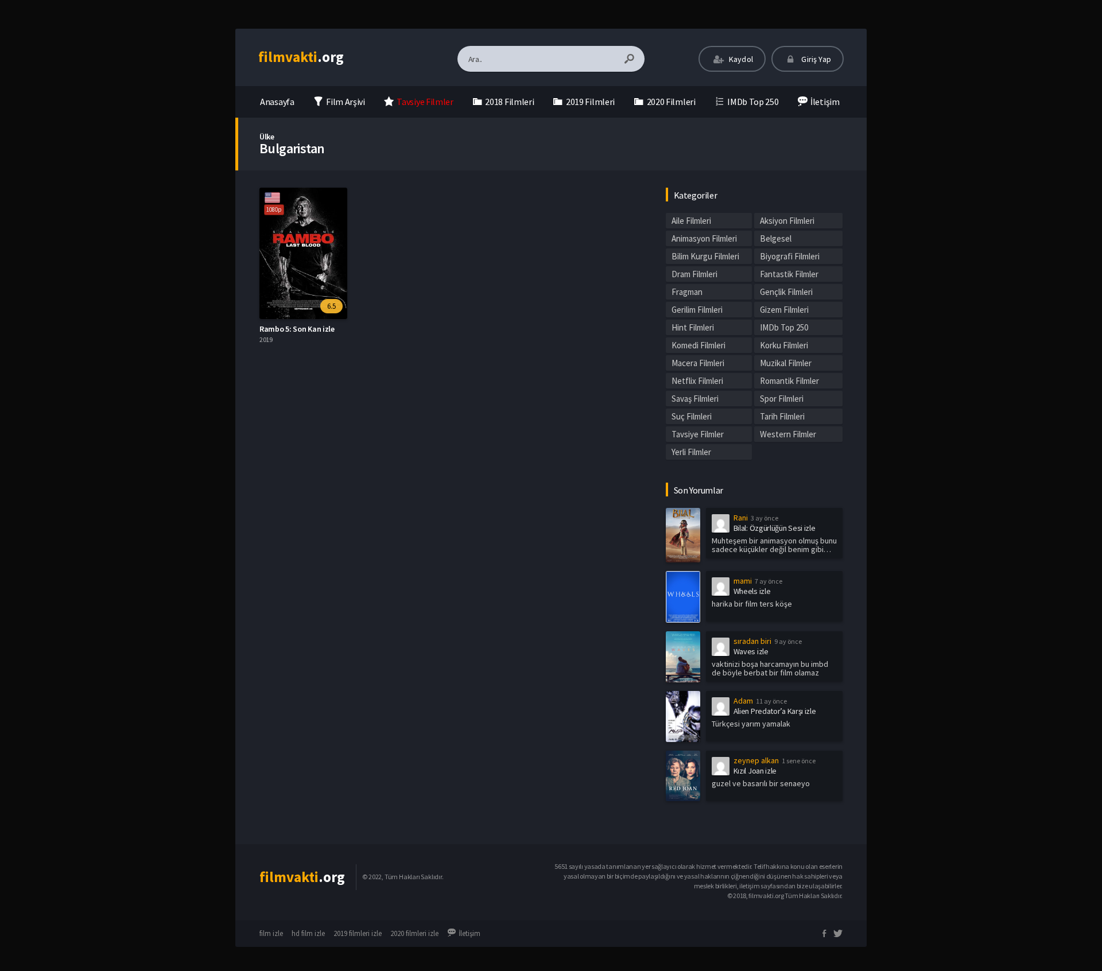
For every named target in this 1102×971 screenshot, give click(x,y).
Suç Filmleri (692, 416)
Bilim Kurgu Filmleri (705, 256)
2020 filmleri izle (414, 933)
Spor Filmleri (782, 398)
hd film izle (308, 933)
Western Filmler (788, 434)
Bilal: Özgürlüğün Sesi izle (775, 528)
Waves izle (751, 651)
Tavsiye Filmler (698, 434)
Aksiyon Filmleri (787, 220)
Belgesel (775, 238)
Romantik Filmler (789, 380)
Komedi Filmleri (698, 345)
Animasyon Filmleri (704, 238)
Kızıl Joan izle (755, 771)
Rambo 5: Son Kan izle (297, 329)
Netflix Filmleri (697, 380)
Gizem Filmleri (784, 309)
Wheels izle (752, 591)
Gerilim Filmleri (697, 309)
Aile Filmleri (691, 220)
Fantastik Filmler (789, 274)
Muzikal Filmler (786, 363)
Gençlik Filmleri (786, 291)
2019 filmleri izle (357, 933)
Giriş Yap (815, 59)
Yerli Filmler (691, 451)
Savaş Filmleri (695, 398)
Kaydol (740, 59)
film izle (271, 933)
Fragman (687, 291)
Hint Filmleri (693, 327)
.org (301, 57)
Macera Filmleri (698, 363)
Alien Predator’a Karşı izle (775, 711)
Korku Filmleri (784, 345)
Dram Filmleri (694, 274)
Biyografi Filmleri (790, 256)
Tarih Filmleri (782, 416)
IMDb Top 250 (784, 327)
